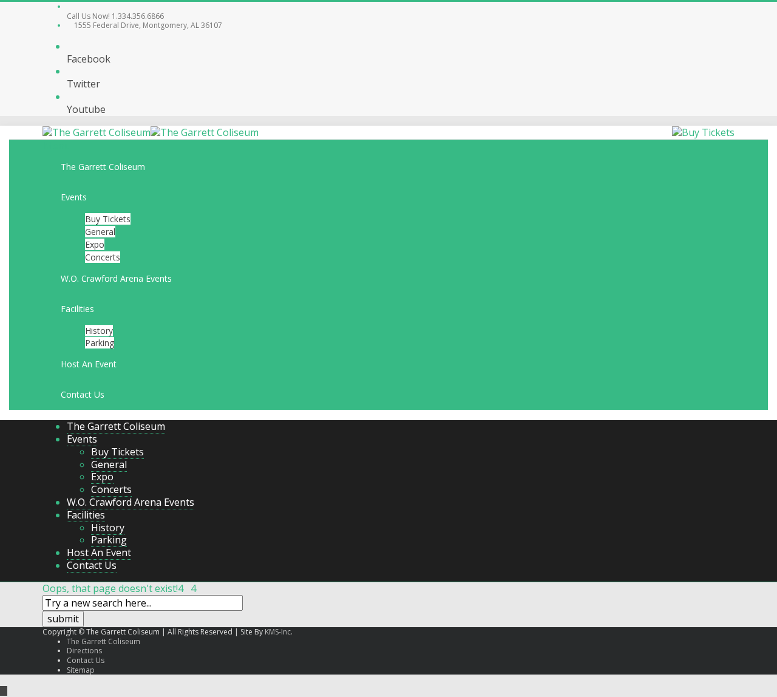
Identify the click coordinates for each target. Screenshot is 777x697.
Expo (94, 244)
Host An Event (89, 364)
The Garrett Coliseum (103, 166)
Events (74, 197)
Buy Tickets (108, 219)
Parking (99, 342)
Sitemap (81, 670)
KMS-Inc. (279, 632)
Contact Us (82, 394)
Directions (84, 650)
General (100, 231)
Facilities (77, 308)
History (99, 330)
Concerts (102, 257)
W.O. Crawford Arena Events (116, 278)
